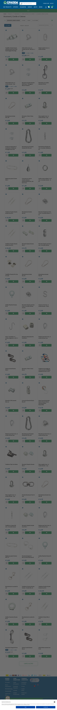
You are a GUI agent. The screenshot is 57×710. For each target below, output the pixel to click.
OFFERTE (15, 7)
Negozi (51, 3)
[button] (45, 6)
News (40, 7)
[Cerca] (21, 3)
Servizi (30, 7)
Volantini (23, 7)
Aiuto (35, 7)
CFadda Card (46, 3)
